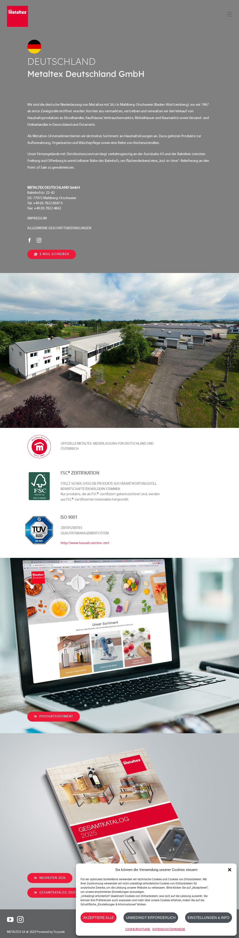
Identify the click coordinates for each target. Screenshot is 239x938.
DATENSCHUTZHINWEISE (168, 929)
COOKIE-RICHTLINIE (137, 929)
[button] (229, 869)
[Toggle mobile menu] (229, 13)
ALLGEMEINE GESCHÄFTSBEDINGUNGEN (59, 228)
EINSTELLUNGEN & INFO (208, 918)
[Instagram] (20, 919)
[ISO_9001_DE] (39, 518)
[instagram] (39, 240)
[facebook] (29, 240)
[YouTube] (10, 919)
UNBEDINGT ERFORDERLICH (151, 918)
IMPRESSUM (37, 218)
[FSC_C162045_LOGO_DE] (39, 474)
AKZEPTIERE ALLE (98, 918)
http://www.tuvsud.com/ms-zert (85, 543)
